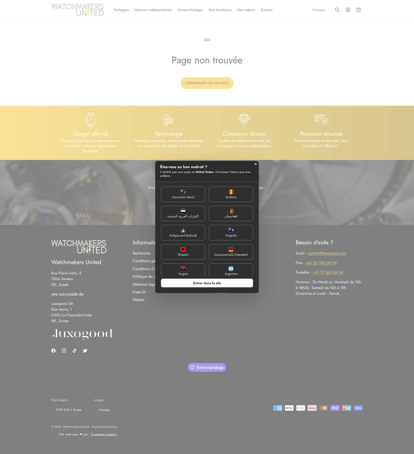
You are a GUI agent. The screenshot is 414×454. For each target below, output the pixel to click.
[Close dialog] (255, 164)
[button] (183, 194)
